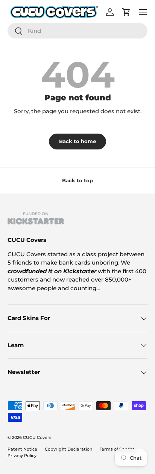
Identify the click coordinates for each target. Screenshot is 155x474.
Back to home (77, 141)
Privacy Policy (22, 455)
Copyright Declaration (68, 449)
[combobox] (77, 30)
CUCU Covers (37, 437)
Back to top (77, 180)
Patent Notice (22, 449)
